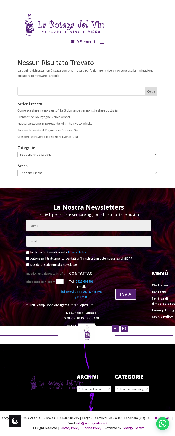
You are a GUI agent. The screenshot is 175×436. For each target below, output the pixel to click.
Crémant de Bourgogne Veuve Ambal (44, 117)
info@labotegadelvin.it (92, 423)
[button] (162, 423)
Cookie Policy (162, 316)
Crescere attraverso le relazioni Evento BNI (48, 137)
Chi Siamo (160, 285)
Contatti (159, 292)
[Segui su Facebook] (115, 328)
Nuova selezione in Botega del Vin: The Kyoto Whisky (55, 124)
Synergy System (133, 428)
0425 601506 (84, 281)
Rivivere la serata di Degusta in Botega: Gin (48, 130)
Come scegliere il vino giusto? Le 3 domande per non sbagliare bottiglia (68, 110)
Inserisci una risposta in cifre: (46, 274)
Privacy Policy (77, 252)
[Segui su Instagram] (124, 328)
